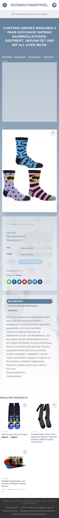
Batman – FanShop (13, 57)
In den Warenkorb (30, 262)
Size (8, 247)
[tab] (29, 301)
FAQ (44, 501)
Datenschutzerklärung (28, 501)
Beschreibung (15, 301)
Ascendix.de (49, 511)
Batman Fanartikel (29, 5)
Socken (48, 57)
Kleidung (34, 57)
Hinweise (12, 311)
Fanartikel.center (10, 511)
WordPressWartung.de (36, 514)
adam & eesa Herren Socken (14, 434)
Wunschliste (30, 503)
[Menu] (4, 5)
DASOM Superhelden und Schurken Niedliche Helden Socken (13, 483)
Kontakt (51, 501)
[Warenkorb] (54, 5)
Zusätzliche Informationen (23, 306)
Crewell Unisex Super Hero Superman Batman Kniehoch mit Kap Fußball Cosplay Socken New (44, 438)
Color (9, 254)
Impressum (8, 501)
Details (32, 224)
